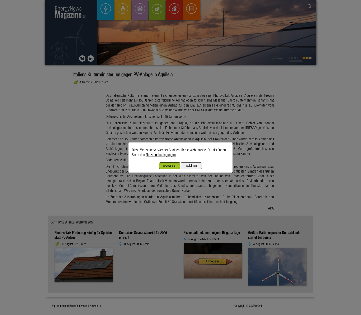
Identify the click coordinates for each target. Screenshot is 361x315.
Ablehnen (191, 165)
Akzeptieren (169, 165)
